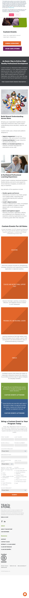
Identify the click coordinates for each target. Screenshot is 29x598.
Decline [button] (17, 14)
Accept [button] (11, 14)
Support (3, 539)
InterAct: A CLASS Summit (8, 544)
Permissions (4, 567)
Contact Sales (5, 541)
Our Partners (5, 531)
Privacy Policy (11, 7)
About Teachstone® (6, 529)
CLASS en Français (6, 547)
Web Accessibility (22, 565)
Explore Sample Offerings (12, 48)
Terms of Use (13, 565)
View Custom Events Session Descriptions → (14, 82)
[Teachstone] (6, 506)
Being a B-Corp (4, 517)
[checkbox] (7, 479)
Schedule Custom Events (12, 43)
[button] (25, 594)
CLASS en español (6, 549)
